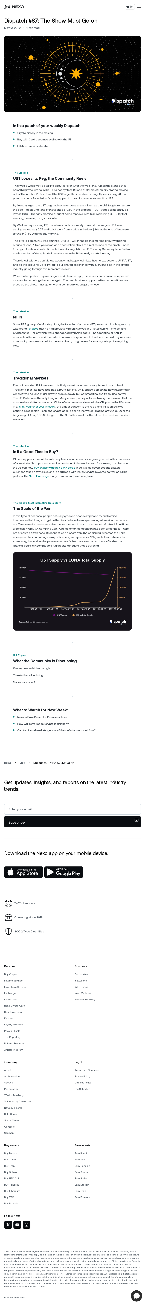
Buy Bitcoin (10, 1153)
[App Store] (23, 872)
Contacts (9, 1126)
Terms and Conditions (87, 1070)
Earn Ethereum (83, 1197)
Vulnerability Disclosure (17, 1101)
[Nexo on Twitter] (8, 1225)
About (7, 1070)
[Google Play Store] (63, 872)
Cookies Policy (83, 1082)
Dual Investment (13, 1012)
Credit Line (10, 999)
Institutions (81, 980)
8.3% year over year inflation (37, 406)
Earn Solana (81, 1172)
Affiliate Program (13, 1049)
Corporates (81, 974)
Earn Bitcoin (81, 1153)
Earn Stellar (81, 1178)
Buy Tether (10, 1159)
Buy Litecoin (11, 1203)
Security (8, 1082)
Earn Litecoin (82, 1184)
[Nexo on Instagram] (26, 1225)
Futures (8, 1018)
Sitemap (9, 1132)
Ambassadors (12, 1076)
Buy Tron (9, 1165)
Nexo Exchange (39, 476)
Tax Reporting (12, 1037)
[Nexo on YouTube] (17, 1225)
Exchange (10, 993)
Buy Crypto (10, 974)
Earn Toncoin (82, 1165)
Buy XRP (9, 1197)
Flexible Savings (13, 980)
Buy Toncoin (11, 1184)
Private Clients (12, 1030)
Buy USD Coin (12, 1178)
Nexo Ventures (83, 993)
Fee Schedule (82, 1089)
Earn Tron (80, 1190)
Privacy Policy (82, 1076)
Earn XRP (80, 1159)
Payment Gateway (85, 999)
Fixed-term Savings (15, 987)
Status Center (12, 1120)
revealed (33, 328)
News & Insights (13, 1107)
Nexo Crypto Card (14, 1005)
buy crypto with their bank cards (54, 467)
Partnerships (11, 1089)
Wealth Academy (14, 1095)
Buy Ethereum (12, 1190)
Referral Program (14, 1043)
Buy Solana (10, 1172)
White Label (81, 987)
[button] (136, 1296)
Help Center (11, 1114)
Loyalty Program (13, 1024)
